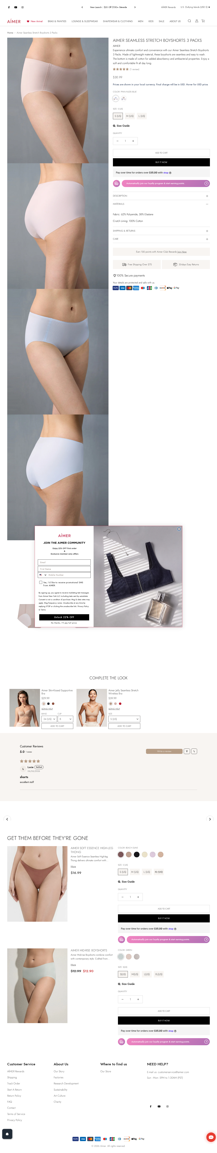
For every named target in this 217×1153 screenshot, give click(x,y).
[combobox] (42, 575)
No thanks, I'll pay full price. (64, 623)
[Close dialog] (179, 529)
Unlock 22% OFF (64, 617)
